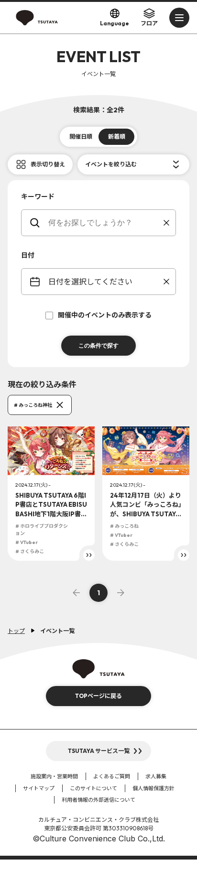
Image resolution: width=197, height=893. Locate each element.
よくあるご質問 (111, 776)
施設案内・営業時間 (54, 776)
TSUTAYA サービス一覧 (99, 750)
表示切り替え (48, 164)
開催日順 (80, 136)
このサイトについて (93, 788)
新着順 (116, 136)
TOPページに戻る (98, 695)
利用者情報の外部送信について (98, 799)
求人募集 (155, 776)
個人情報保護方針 (153, 788)
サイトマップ (39, 788)
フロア (149, 23)
